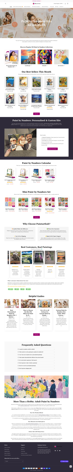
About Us (22, 449)
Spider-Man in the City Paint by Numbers (10, 106)
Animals (44, 65)
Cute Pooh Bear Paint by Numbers (23, 89)
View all (36, 113)
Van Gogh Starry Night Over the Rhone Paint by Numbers (36, 106)
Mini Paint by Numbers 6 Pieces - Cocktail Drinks (10, 209)
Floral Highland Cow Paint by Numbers (49, 89)
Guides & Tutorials (24, 453)
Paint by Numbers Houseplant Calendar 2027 (10, 180)
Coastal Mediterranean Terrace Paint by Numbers (10, 89)
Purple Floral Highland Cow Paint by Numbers (23, 106)
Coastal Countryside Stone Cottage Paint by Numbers (36, 89)
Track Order (23, 451)
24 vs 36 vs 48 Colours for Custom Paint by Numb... (45, 312)
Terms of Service (7, 447)
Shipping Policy (7, 451)
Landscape (27, 65)
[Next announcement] (68, 1)
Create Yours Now (52, 148)
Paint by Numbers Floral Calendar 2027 (23, 180)
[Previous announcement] (5, 1)
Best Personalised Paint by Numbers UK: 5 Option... (11, 313)
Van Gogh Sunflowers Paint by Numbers (63, 89)
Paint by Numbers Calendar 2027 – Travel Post (36, 180)
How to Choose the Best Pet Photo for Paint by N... (28, 312)
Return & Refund (7, 453)
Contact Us (23, 447)
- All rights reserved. (40, 470)
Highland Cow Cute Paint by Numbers (63, 106)
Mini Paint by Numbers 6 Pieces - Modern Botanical (36, 209)
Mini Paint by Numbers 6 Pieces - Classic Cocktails (23, 209)
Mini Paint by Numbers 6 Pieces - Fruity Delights (49, 209)
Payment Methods (7, 455)
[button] (5, 3)
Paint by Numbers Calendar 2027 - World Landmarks (50, 180)
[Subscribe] (22, 461)
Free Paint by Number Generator (26, 455)
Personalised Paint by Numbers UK (11, 66)
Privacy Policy (6, 449)
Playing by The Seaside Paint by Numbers (50, 106)
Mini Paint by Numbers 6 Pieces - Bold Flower (63, 209)
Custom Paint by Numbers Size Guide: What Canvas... (61, 312)
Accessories (61, 65)
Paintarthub (34, 470)
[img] (13, 266)
